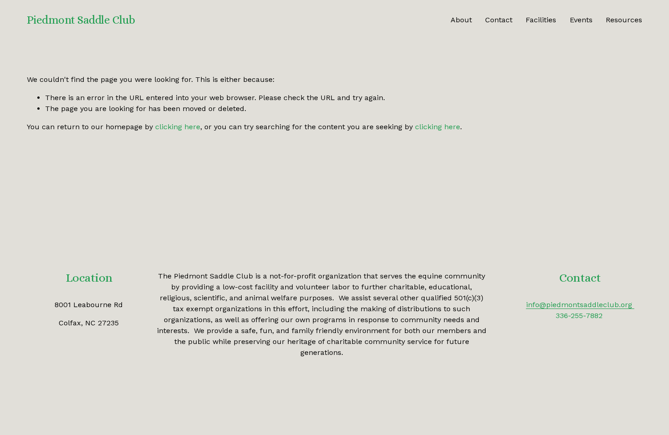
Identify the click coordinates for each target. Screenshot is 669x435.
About (461, 19)
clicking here (177, 126)
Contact (498, 19)
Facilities (541, 19)
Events (581, 19)
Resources (624, 19)
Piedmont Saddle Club (81, 19)
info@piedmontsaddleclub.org (580, 304)
